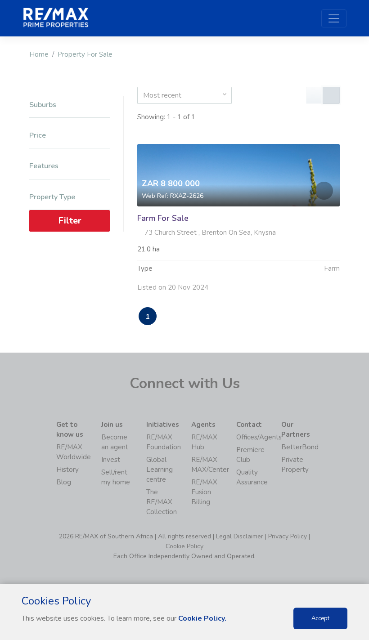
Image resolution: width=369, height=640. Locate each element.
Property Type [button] (52, 197)
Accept (320, 618)
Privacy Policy (287, 536)
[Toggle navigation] (333, 18)
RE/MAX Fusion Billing (204, 492)
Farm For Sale (163, 218)
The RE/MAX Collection (161, 502)
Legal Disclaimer (239, 536)
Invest (110, 459)
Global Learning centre (159, 469)
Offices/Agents (259, 437)
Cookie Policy (184, 546)
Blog (63, 482)
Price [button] (37, 135)
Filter (69, 221)
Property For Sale (85, 54)
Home (39, 54)
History (67, 469)
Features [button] (43, 166)
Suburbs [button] (42, 105)
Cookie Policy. (202, 618)
